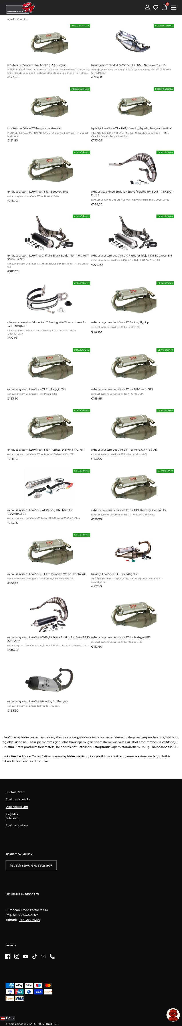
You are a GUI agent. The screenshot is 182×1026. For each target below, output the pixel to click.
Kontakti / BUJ (15, 792)
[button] (7, 1018)
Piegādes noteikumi (12, 816)
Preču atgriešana (17, 825)
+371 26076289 (29, 919)
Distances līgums (17, 806)
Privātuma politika (18, 799)
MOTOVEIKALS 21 (45, 1024)
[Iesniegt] (49, 865)
